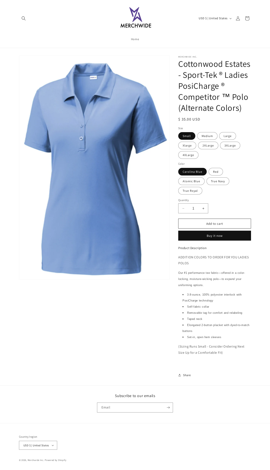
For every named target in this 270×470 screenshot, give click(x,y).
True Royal (190, 191)
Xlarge (187, 145)
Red (216, 172)
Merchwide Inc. (36, 460)
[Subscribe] (168, 407)
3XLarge (230, 145)
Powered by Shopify (55, 460)
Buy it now (215, 236)
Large (228, 136)
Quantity (183, 200)
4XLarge (188, 155)
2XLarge (208, 145)
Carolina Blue (192, 172)
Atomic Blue (191, 181)
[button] (23, 18)
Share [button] (187, 375)
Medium (207, 136)
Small (187, 136)
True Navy (218, 181)
